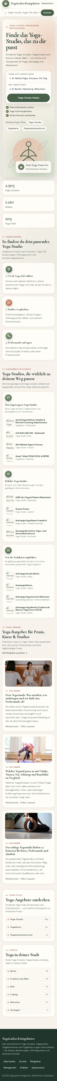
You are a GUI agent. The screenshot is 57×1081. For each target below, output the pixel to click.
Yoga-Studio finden (28, 97)
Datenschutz (47, 3)
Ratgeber (35, 1061)
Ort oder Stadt (17, 85)
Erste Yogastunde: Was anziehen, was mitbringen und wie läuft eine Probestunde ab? (26, 698)
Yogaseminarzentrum (34, 128)
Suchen (47, 12)
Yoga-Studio (35, 122)
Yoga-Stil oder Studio (21, 74)
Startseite (9, 1061)
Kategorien (10, 1067)
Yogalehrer (13, 128)
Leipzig (29, 994)
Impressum (38, 1067)
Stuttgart (29, 1010)
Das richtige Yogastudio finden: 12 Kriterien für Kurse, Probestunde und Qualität (27, 851)
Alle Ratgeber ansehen (13, 653)
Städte (24, 1067)
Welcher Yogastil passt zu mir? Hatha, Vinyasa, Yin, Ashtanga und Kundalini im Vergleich (27, 775)
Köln (29, 986)
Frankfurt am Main (29, 979)
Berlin (29, 971)
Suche (22, 1061)
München (29, 1002)
